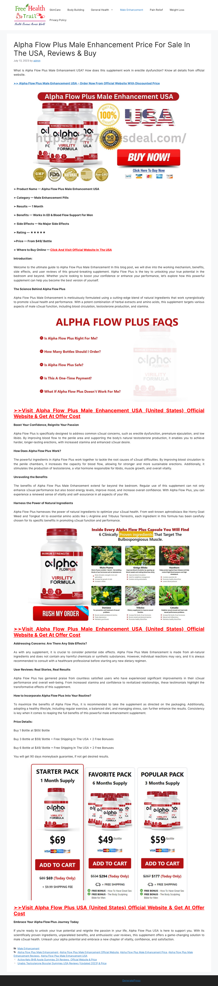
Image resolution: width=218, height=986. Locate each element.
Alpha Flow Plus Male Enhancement (38, 952)
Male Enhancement (131, 9)
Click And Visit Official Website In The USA (81, 250)
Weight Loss (177, 9)
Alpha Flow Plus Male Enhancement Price (143, 952)
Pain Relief (156, 9)
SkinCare (55, 9)
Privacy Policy (58, 20)
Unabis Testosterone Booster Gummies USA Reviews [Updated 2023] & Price (62, 963)
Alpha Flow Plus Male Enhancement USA (64, 955)
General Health (100, 9)
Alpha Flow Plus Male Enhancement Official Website (89, 952)
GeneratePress (131, 980)
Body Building (75, 9)
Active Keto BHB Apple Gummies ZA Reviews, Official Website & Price (57, 959)
